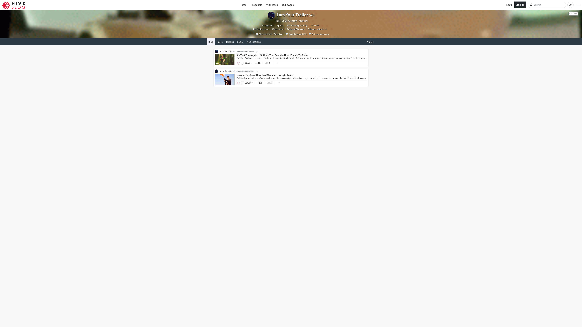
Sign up (520, 5)
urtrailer (223, 51)
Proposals (256, 5)
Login (509, 5)
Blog (210, 41)
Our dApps (288, 5)
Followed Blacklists (296, 29)
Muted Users (278, 29)
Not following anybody (297, 25)
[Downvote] (242, 62)
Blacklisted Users (261, 29)
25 (271, 82)
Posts (243, 5)
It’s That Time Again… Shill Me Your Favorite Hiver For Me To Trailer (272, 55)
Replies (230, 41)
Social (240, 41)
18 (269, 62)
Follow (573, 13)
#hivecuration (239, 51)
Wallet (370, 41)
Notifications (254, 41)
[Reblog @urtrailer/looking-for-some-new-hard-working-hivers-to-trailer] (279, 82)
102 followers (267, 25)
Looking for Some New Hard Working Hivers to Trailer (265, 75)
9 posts (280, 25)
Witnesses (272, 5)
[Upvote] (239, 62)
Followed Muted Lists (317, 29)
